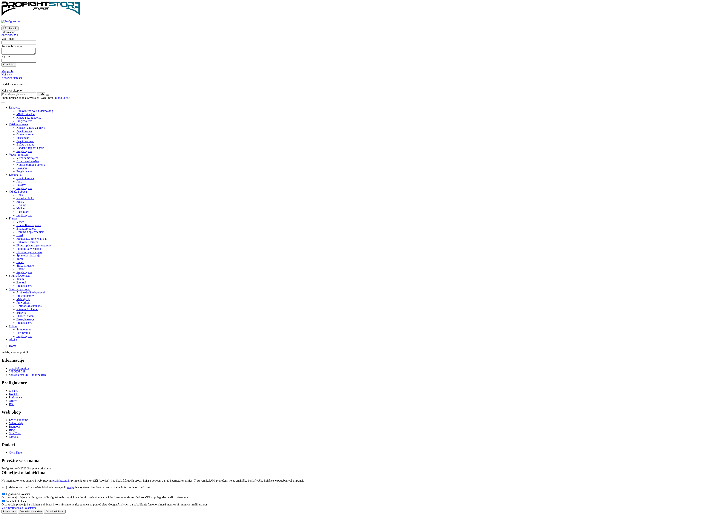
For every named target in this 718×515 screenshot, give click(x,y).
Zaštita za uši (24, 131)
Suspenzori (23, 137)
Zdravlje (21, 312)
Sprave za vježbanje (28, 255)
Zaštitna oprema (18, 124)
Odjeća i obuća (18, 191)
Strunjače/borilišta (19, 275)
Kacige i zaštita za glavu (30, 127)
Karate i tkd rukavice (28, 117)
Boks (19, 195)
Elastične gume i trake (29, 252)
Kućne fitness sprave (28, 225)
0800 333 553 (9, 35)
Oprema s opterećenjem (30, 231)
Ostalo (20, 262)
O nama (13, 390)
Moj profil (7, 71)
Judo (19, 181)
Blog (12, 430)
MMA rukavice (25, 114)
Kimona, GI (16, 174)
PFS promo (23, 332)
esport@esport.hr (19, 368)
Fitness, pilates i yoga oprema (33, 245)
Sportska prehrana (19, 289)
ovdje (70, 487)
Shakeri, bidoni (25, 316)
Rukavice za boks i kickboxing (34, 110)
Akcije (13, 339)
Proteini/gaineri (25, 295)
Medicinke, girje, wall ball (31, 238)
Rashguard (22, 211)
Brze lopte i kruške (27, 161)
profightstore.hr (61, 480)
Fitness (13, 218)
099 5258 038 (17, 371)
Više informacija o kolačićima (18, 507)
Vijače (20, 221)
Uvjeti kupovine (18, 419)
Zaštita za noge (25, 144)
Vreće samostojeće (27, 158)
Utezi (19, 235)
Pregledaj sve (24, 121)
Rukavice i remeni (27, 242)
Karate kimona (25, 178)
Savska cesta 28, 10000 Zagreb (27, 374)
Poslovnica (15, 397)
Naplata (17, 77)
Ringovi (21, 282)
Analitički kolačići (16, 501)
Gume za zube (24, 134)
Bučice (20, 268)
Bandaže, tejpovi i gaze (30, 147)
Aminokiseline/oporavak (30, 292)
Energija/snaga (25, 319)
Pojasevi (21, 184)
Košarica (6, 74)
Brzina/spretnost (26, 228)
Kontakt (14, 394)
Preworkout (23, 302)
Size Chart (15, 433)
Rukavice (14, 107)
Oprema (14, 436)
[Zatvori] (47, 95)
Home (12, 345)
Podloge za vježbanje (29, 248)
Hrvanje (21, 205)
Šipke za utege (25, 265)
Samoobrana (23, 329)
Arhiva (13, 400)
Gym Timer (16, 452)
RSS (11, 404)
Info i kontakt (10, 28)
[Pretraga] (2, 25)
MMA (20, 201)
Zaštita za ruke (25, 141)
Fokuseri (21, 168)
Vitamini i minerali (27, 309)
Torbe (19, 258)
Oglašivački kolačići (18, 494)
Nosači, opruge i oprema (30, 164)
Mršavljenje (23, 299)
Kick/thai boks (25, 198)
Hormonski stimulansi (29, 305)
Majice (20, 208)
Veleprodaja (16, 423)
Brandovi (14, 426)
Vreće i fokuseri (18, 154)
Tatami (20, 279)
